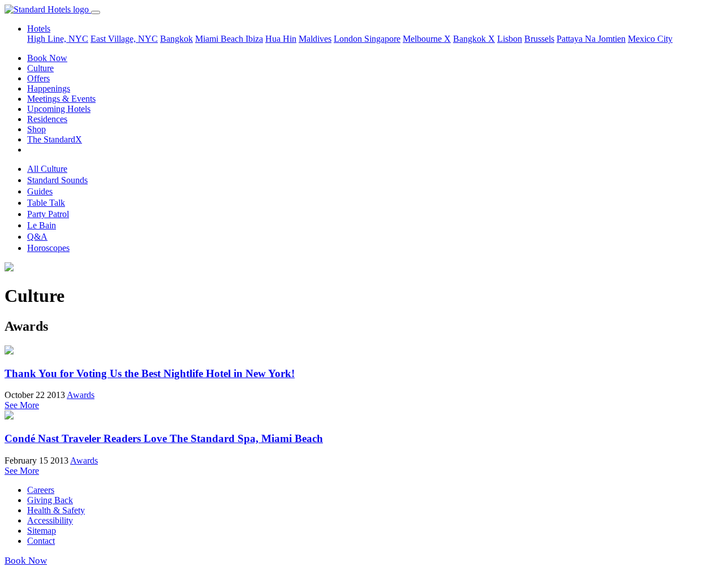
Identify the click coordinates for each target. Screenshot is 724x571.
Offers (38, 78)
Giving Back (50, 500)
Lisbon (509, 39)
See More (22, 405)
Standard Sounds (57, 180)
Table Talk (46, 202)
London (349, 39)
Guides (40, 191)
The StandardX (54, 139)
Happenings (48, 88)
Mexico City (650, 39)
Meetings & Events (61, 98)
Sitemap (41, 530)
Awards (80, 395)
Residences (47, 119)
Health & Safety (56, 510)
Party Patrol (48, 214)
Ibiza (254, 39)
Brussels (539, 39)
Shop (36, 129)
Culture (40, 68)
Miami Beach (220, 39)
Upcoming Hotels (58, 109)
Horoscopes (48, 248)
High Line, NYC (57, 39)
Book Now (47, 58)
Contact (41, 541)
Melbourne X (427, 39)
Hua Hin (280, 39)
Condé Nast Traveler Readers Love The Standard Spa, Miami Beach (164, 438)
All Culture (47, 169)
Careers (40, 490)
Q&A (37, 236)
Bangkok (176, 39)
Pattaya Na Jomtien (591, 39)
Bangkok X (474, 39)
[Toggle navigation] (95, 12)
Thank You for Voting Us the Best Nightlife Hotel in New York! (150, 373)
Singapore (382, 39)
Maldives (315, 39)
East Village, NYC (124, 39)
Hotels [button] (38, 28)
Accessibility (50, 520)
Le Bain (41, 225)
